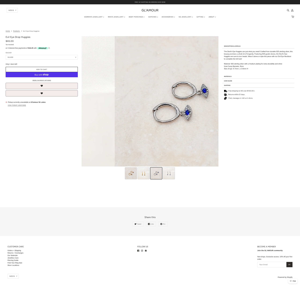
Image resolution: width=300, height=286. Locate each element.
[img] (288, 10)
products (16, 31)
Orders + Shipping (14, 250)
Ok (289, 265)
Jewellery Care (13, 258)
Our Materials (13, 255)
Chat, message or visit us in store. (240, 98)
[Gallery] (150, 108)
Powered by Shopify (285, 277)
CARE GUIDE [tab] (228, 81)
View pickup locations (17, 105)
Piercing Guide (13, 260)
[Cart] (293, 17)
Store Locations (13, 265)
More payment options (42, 80)
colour (8, 53)
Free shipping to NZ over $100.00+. (241, 91)
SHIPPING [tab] (227, 85)
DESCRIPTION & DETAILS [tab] (232, 46)
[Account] (292, 10)
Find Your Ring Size (15, 263)
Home (8, 31)
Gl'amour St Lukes (38, 102)
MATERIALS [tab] (228, 76)
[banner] (150, 10)
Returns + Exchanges (15, 253)
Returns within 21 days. (236, 94)
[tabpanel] (258, 61)
